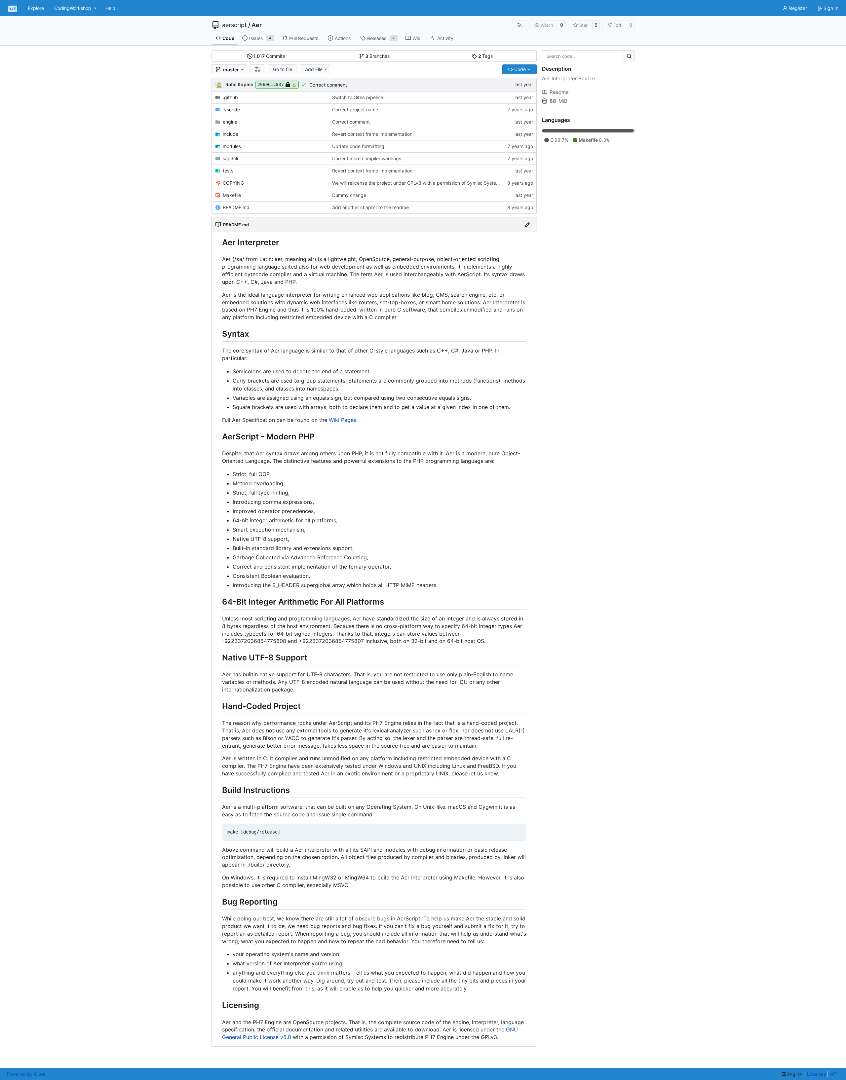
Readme (559, 92)
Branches (377, 56)
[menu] (792, 1074)
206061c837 (270, 84)
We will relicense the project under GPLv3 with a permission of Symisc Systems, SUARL (426, 183)
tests (228, 170)
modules (232, 146)
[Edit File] (527, 224)
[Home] (12, 8)
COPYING (233, 183)
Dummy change (349, 195)
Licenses (816, 1074)
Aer (256, 25)
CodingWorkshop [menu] (72, 8)
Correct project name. (355, 109)
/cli (230, 158)
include (230, 134)
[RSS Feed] (519, 25)
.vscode (231, 109)
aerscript (234, 25)
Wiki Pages (342, 420)
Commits (269, 56)
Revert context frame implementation (372, 134)
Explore (36, 8)
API (834, 1074)
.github (230, 97)
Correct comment (328, 85)
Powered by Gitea (26, 1074)
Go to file (282, 69)
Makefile (232, 195)
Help (110, 8)
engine (230, 122)
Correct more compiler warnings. (367, 158)
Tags (485, 56)
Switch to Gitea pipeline (357, 97)
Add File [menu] (314, 69)
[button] (257, 69)
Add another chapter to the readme (370, 207)
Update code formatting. (359, 146)
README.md (236, 207)
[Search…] (629, 56)
